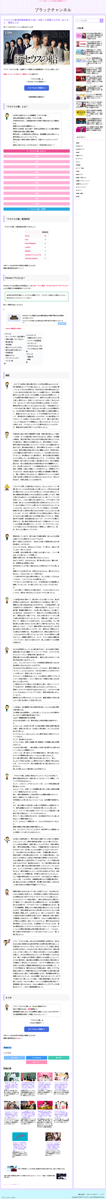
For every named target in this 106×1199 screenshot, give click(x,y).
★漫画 (77, 143)
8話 (37, 193)
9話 (37, 198)
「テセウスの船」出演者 (37, 209)
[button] (101, 21)
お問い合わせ (81, 1194)
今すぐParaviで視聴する (37, 88)
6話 (37, 183)
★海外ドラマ (79, 174)
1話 (37, 156)
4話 (37, 172)
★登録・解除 (79, 193)
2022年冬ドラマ (80, 149)
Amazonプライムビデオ (33, 255)
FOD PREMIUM (30, 243)
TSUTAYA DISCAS (31, 258)
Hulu (26, 239)
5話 (37, 177)
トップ (101, 1194)
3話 (37, 167)
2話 (37, 161)
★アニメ (78, 161)
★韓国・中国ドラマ (81, 177)
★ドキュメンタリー (81, 187)
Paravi (27, 236)
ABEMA (27, 251)
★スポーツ (79, 190)
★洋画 (77, 171)
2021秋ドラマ (79, 146)
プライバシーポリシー (92, 1194)
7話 (37, 188)
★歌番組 (78, 165)
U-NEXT (28, 247)
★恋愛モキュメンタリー (82, 184)
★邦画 (77, 152)
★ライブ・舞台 (80, 168)
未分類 (77, 196)
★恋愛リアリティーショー (83, 180)
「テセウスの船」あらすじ (37, 151)
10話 (37, 204)
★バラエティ (79, 158)
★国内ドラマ (8, 1047)
